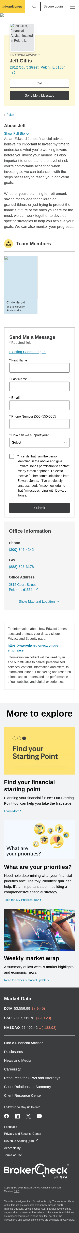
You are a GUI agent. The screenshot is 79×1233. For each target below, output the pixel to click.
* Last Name (18, 379)
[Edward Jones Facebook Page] (6, 1116)
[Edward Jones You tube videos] (39, 1116)
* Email (14, 397)
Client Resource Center (23, 1095)
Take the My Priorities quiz (22, 899)
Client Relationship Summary (27, 1087)
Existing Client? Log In (27, 352)
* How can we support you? (29, 435)
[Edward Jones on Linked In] (17, 1116)
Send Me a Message (39, 95)
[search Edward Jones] (34, 6)
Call (40, 83)
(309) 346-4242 (21, 549)
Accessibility (12, 1148)
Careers (12, 1069)
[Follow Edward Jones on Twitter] (28, 1116)
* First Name (18, 360)
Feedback (10, 1126)
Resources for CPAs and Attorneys (32, 1078)
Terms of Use (13, 1155)
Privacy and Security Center (22, 1133)
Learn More (12, 811)
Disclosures (13, 1052)
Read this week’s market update (25, 980)
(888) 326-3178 (21, 566)
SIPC (16, 1191)
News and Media (17, 1060)
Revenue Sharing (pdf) (21, 1140)
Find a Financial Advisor (23, 1043)
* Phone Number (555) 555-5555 (32, 416)
